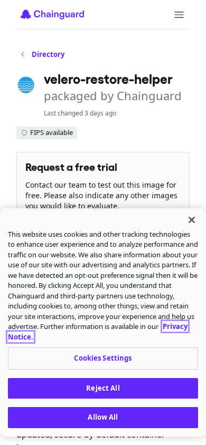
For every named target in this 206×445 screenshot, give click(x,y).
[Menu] (179, 14)
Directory (48, 54)
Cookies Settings (103, 358)
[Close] (191, 219)
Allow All (103, 417)
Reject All (102, 388)
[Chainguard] (52, 14)
